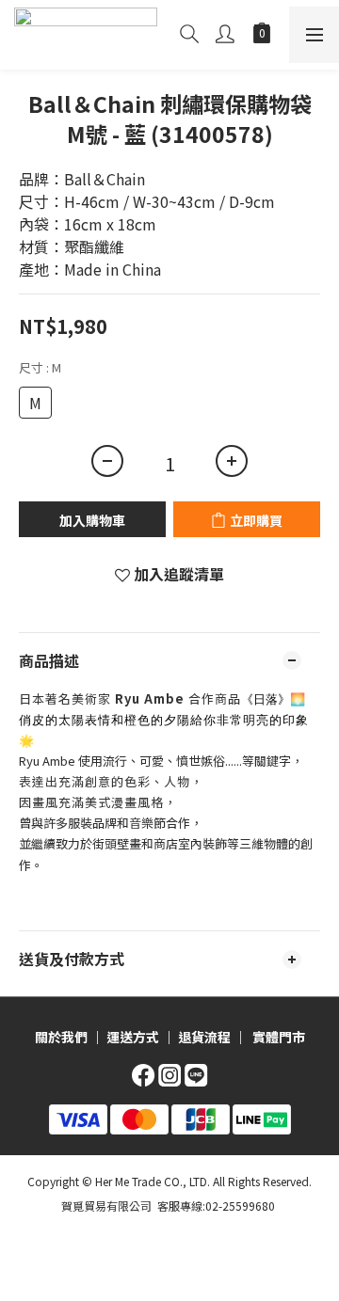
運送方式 (132, 1036)
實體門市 (278, 1036)
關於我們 (61, 1036)
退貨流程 (204, 1036)
